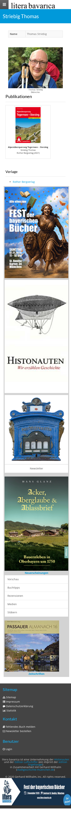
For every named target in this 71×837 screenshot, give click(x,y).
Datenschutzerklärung (19, 706)
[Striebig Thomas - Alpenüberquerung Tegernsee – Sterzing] (28, 125)
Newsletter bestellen (18, 731)
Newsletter (36, 468)
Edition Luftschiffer (26, 762)
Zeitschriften (36, 673)
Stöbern (12, 612)
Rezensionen (15, 595)
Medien (12, 604)
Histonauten (61, 759)
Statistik (11, 710)
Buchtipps (13, 587)
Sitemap (10, 697)
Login (8, 749)
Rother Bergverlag (24, 182)
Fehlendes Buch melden (20, 726)
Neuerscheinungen (36, 573)
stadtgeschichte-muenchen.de (35, 769)
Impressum (12, 701)
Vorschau (13, 579)
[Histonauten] (36, 232)
